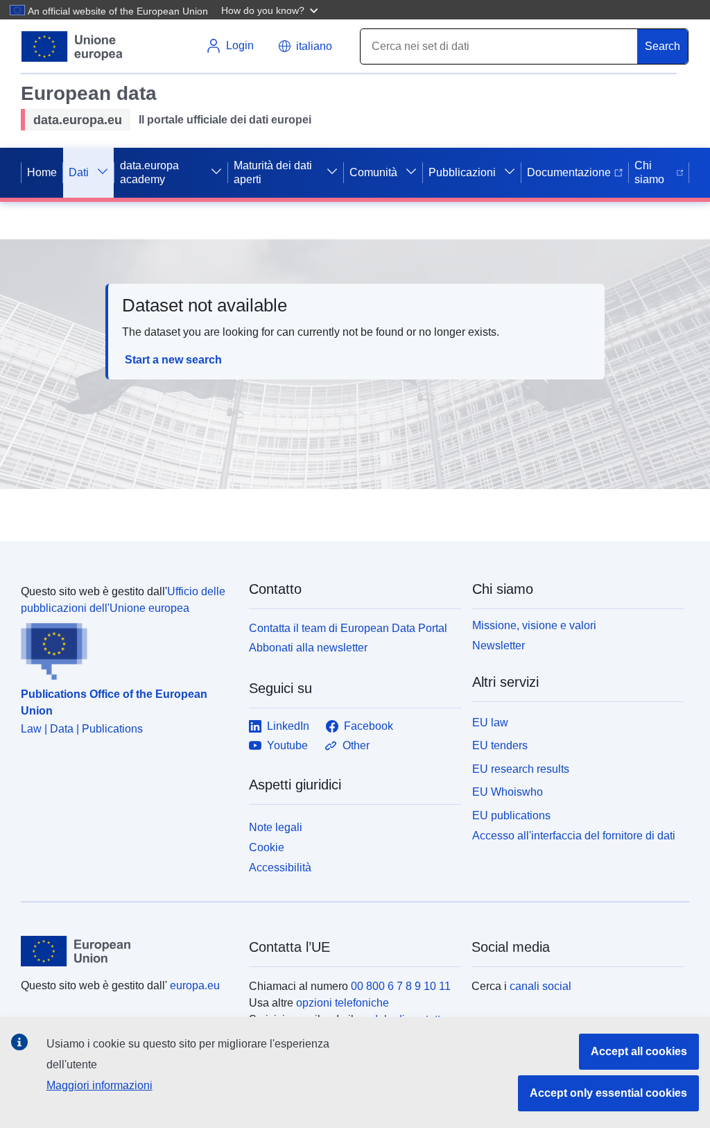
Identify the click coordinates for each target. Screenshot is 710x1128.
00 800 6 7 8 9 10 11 (401, 986)
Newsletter (498, 645)
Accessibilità (280, 867)
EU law (490, 722)
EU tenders (500, 745)
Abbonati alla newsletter (308, 647)
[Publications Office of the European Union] (126, 649)
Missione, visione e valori (534, 625)
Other (356, 745)
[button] (271, 9)
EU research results (520, 769)
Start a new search (173, 360)
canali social (540, 986)
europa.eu (195, 985)
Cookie (266, 847)
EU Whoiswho (507, 792)
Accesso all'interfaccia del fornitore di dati (573, 835)
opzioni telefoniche (342, 1003)
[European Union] (127, 951)
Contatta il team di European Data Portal (348, 628)
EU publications (511, 815)
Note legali (275, 827)
